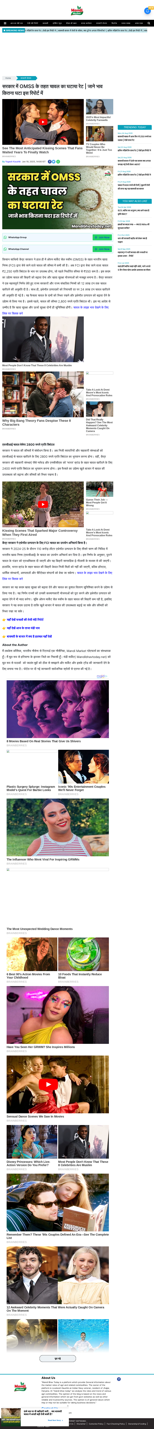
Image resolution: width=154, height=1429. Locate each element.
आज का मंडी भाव (17, 23)
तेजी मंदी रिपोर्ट (32, 23)
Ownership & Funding (137, 1424)
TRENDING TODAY (135, 127)
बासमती (45, 23)
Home (8, 78)
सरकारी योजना (101, 23)
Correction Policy (96, 1424)
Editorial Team (43, 1426)
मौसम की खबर (71, 23)
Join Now (103, 237)
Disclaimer (81, 1424)
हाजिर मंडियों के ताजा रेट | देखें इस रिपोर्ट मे (134, 150)
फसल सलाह (126, 23)
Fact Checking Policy (116, 1424)
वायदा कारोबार (86, 23)
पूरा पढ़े (58, 1358)
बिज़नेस (114, 23)
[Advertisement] (77, 54)
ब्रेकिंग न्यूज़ (57, 23)
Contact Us (68, 1424)
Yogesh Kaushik (13, 161)
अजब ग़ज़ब (139, 23)
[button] (5, 23)
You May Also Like (134, 201)
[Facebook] (119, 1379)
